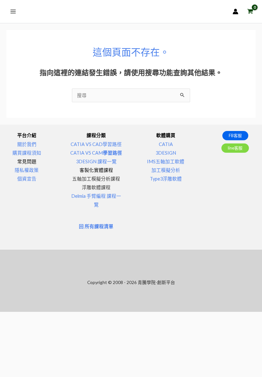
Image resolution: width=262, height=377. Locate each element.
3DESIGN (166, 153)
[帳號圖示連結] (235, 11)
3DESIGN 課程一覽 (96, 161)
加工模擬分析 (165, 170)
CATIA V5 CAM (96, 153)
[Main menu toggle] (13, 11)
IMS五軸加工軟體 (165, 161)
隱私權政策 (27, 170)
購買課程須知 (26, 153)
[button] (235, 135)
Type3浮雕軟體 (166, 178)
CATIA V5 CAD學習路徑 (96, 144)
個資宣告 (26, 178)
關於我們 (26, 144)
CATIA (166, 144)
